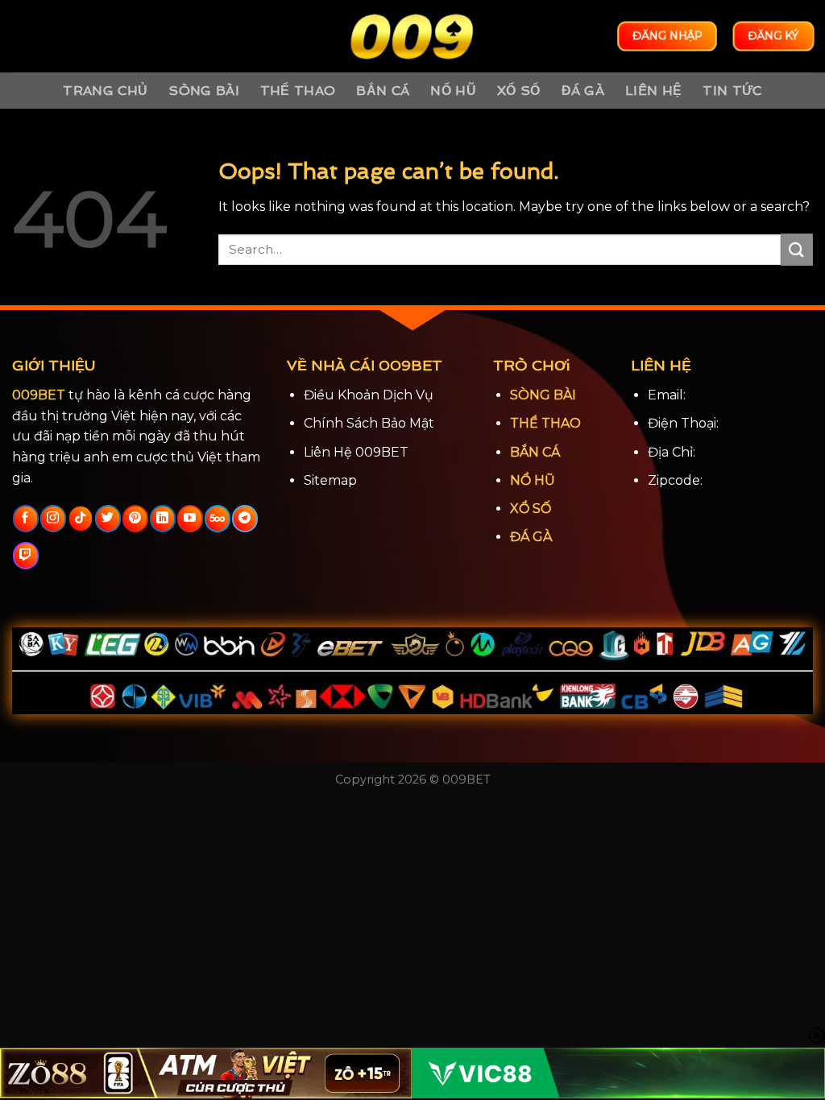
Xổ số (519, 90)
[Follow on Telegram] (244, 518)
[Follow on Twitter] (107, 518)
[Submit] (797, 249)
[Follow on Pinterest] (134, 518)
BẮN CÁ (535, 452)
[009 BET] (412, 36)
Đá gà (583, 90)
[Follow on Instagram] (52, 518)
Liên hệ (653, 90)
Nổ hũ (453, 90)
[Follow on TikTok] (80, 518)
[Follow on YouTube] (189, 518)
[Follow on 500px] (217, 518)
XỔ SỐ (530, 508)
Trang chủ (105, 90)
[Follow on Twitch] (25, 555)
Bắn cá (382, 90)
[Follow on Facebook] (25, 518)
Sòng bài (203, 90)
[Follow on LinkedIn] (162, 518)
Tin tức (732, 90)
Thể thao (298, 90)
